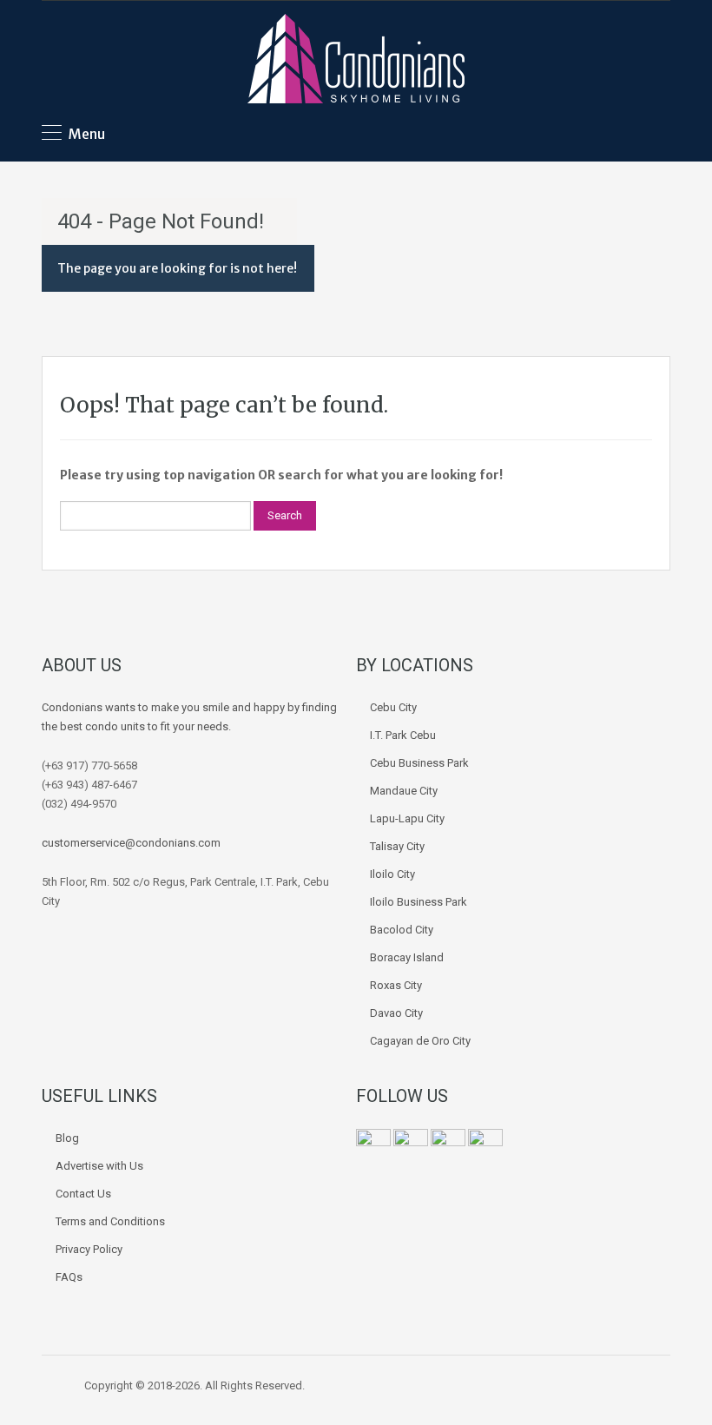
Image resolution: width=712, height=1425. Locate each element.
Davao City (396, 1012)
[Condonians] (356, 61)
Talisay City (397, 846)
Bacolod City (401, 929)
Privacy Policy (89, 1249)
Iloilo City (392, 874)
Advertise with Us (99, 1165)
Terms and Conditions (110, 1221)
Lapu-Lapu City (407, 818)
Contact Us (83, 1193)
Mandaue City (404, 790)
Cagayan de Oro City (420, 1040)
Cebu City (393, 707)
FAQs (69, 1276)
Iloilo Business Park (418, 901)
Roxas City (396, 985)
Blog (67, 1138)
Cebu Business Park (419, 762)
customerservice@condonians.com (131, 842)
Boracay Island (407, 957)
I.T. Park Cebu (403, 735)
